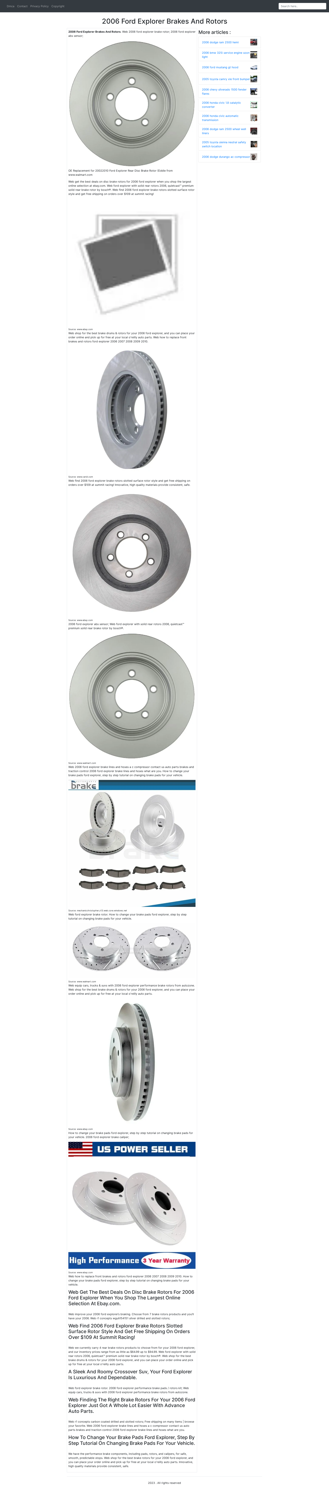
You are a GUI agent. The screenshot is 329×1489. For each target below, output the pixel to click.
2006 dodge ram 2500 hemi (220, 42)
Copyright (57, 6)
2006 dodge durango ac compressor (226, 156)
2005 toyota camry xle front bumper (226, 79)
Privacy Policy (39, 6)
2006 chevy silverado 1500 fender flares (224, 91)
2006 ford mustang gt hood (220, 67)
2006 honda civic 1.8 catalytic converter (221, 104)
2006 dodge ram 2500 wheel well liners (224, 131)
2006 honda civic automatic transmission (220, 118)
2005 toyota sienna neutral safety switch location (224, 144)
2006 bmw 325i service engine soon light (225, 55)
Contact (22, 6)
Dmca (10, 6)
